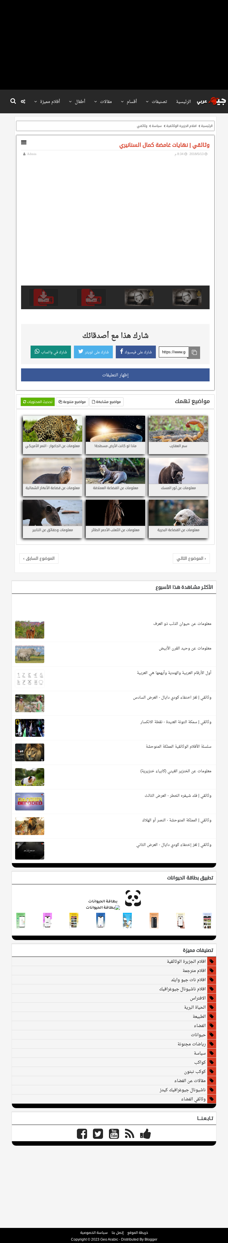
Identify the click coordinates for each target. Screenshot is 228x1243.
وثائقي (142, 126)
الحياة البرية (195, 1007)
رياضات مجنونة (192, 1044)
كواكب (200, 1062)
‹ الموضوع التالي (191, 558)
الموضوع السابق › (39, 558)
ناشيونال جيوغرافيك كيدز (183, 1089)
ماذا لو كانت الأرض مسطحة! (115, 446)
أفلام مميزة (49, 101)
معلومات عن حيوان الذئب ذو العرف (182, 623)
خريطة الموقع (137, 1233)
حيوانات (198, 1034)
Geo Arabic (109, 1239)
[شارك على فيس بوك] (204, 421)
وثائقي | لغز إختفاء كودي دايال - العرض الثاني (173, 844)
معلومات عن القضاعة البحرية (178, 530)
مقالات (105, 101)
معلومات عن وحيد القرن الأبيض (185, 648)
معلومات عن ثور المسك (178, 488)
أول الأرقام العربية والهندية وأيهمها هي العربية (174, 672)
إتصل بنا (118, 1233)
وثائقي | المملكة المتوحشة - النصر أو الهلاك (176, 820)
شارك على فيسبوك (138, 352)
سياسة (157, 126)
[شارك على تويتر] (197, 421)
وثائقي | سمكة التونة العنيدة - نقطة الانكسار (175, 722)
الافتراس (198, 998)
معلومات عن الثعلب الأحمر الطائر (115, 530)
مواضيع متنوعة (74, 402)
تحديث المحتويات (39, 402)
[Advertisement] (112, 44)
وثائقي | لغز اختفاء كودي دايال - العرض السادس (172, 697)
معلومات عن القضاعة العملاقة (115, 488)
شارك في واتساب (54, 352)
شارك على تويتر (97, 352)
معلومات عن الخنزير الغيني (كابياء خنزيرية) (175, 771)
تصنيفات (159, 101)
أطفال (79, 101)
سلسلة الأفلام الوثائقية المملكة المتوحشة (178, 746)
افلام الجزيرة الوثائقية (181, 126)
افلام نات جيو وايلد (188, 979)
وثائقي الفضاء (193, 1099)
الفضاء (200, 1025)
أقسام (131, 101)
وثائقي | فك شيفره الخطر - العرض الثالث (178, 795)
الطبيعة (199, 1016)
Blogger (151, 1239)
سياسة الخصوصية (94, 1233)
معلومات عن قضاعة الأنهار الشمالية (53, 488)
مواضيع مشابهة (108, 402)
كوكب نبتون (195, 1071)
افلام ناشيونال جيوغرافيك (182, 988)
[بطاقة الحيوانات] (114, 908)
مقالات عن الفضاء (190, 1080)
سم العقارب (178, 446)
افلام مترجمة (194, 970)
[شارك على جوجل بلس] (190, 421)
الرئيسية (183, 101)
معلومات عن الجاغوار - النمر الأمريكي (52, 446)
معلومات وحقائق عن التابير (52, 530)
